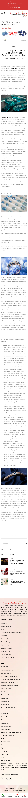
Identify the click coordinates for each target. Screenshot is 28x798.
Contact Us (4, 639)
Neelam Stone (5, 723)
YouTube (17, 796)
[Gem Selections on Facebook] (2, 778)
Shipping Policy (6, 654)
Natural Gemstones (7, 670)
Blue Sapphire (5, 729)
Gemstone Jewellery (7, 735)
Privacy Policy (5, 642)
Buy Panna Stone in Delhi (9, 676)
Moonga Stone (6, 742)
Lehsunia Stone (6, 726)
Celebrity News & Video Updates (11, 632)
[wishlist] (23, 16)
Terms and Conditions (8, 657)
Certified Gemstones (7, 667)
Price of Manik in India (8, 707)
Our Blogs (4, 635)
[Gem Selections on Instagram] (6, 778)
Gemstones (5, 698)
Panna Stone (5, 717)
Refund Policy (5, 651)
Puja (2, 629)
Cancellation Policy (7, 648)
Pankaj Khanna (6, 626)
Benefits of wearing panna (9, 685)
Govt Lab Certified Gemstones (10, 679)
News (14, 46)
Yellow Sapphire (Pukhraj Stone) (11, 732)
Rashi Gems (5, 701)
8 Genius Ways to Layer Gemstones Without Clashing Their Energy (17, 562)
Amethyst (4, 751)
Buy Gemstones (6, 673)
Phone (3, 796)
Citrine (3, 757)
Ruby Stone (4, 720)
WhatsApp (10, 796)
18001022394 (15, 2)
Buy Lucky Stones (6, 695)
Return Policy (5, 645)
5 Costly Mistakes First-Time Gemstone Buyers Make (17, 582)
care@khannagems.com (16, 3)
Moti (2, 738)
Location (24, 796)
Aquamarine (4, 117)
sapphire (13, 68)
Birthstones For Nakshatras (10, 682)
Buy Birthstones (6, 692)
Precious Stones (6, 688)
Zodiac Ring (5, 704)
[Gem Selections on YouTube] (10, 778)
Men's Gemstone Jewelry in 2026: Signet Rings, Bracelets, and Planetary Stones (18, 572)
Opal (2, 748)
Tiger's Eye (4, 754)
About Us (4, 623)
